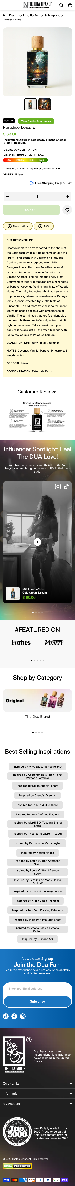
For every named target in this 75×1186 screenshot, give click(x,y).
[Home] (4, 15)
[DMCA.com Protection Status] (34, 1166)
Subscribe (37, 1001)
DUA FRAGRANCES (33, 588)
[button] (70, 5)
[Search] (61, 5)
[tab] (44, 226)
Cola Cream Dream (34, 592)
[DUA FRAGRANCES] (37, 5)
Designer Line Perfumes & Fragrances (36, 15)
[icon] (58, 487)
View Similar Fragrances (36, 121)
